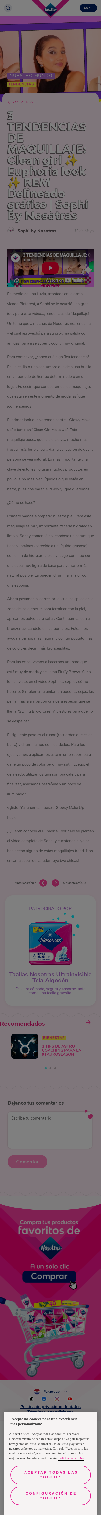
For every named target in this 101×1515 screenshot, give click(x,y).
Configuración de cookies (51, 1495)
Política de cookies (71, 1458)
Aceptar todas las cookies (51, 1474)
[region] (50, 1463)
